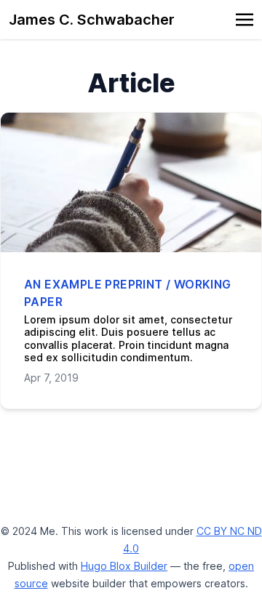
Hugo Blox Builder (124, 566)
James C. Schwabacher (92, 19)
